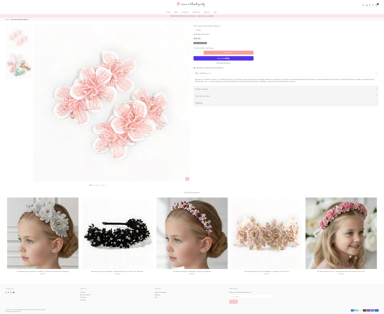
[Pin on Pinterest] (100, 185)
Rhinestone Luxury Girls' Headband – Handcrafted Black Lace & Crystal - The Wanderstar (43, 271)
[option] (192, 16)
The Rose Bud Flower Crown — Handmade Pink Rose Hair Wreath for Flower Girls (266, 271)
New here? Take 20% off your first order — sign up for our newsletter (192, 16)
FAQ (156, 297)
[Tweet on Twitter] (97, 185)
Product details (201, 89)
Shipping (198, 103)
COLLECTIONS (196, 12)
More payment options (223, 63)
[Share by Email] (105, 185)
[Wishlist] (373, 5)
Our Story (83, 292)
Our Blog (82, 300)
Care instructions (202, 96)
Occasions (185, 12)
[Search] (363, 5)
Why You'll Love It (202, 73)
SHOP (176, 12)
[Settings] (369, 5)
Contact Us (83, 297)
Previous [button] (35, 103)
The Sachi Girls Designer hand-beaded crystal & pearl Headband (117, 271)
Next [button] (188, 103)
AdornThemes (17, 311)
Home (168, 12)
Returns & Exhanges (160, 292)
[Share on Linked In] (103, 185)
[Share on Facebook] (94, 185)
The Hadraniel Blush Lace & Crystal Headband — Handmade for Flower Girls (192, 271)
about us (207, 12)
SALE (215, 12)
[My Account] (366, 5)
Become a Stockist (85, 295)
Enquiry (211, 48)
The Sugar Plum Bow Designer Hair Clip (341, 271)
